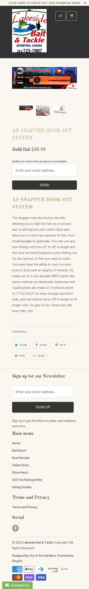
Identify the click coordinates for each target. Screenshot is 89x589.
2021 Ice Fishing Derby (27, 480)
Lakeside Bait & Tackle (38, 542)
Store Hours (20, 472)
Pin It (62, 345)
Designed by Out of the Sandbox (34, 555)
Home (16, 443)
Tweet (23, 345)
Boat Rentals (21, 458)
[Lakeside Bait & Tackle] (29, 33)
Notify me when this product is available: (40, 161)
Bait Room (19, 450)
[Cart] (72, 16)
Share (43, 345)
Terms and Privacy (24, 507)
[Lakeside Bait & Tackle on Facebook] (15, 528)
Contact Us (19, 585)
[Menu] (60, 16)
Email (41, 355)
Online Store (20, 465)
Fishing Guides (22, 487)
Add (22, 355)
